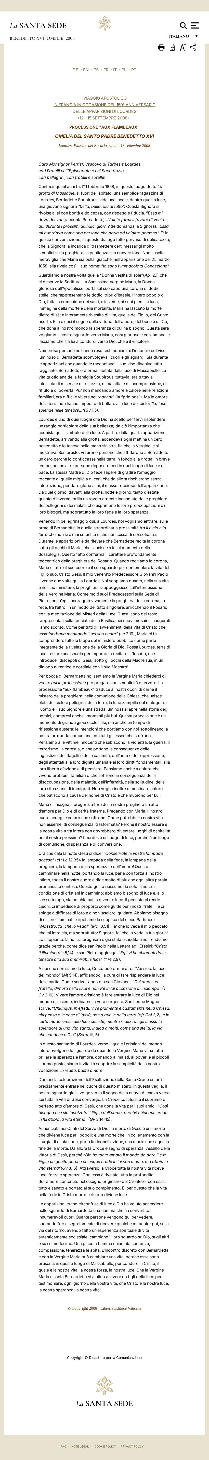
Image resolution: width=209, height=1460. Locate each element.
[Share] (193, 48)
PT (133, 69)
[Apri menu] (194, 25)
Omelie (55, 38)
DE (75, 69)
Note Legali (80, 1446)
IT (115, 69)
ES (96, 69)
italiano (180, 38)
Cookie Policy (105, 1446)
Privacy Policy (132, 1446)
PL (124, 69)
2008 (70, 38)
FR (105, 69)
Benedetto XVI (27, 38)
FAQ (63, 1446)
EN (86, 69)
